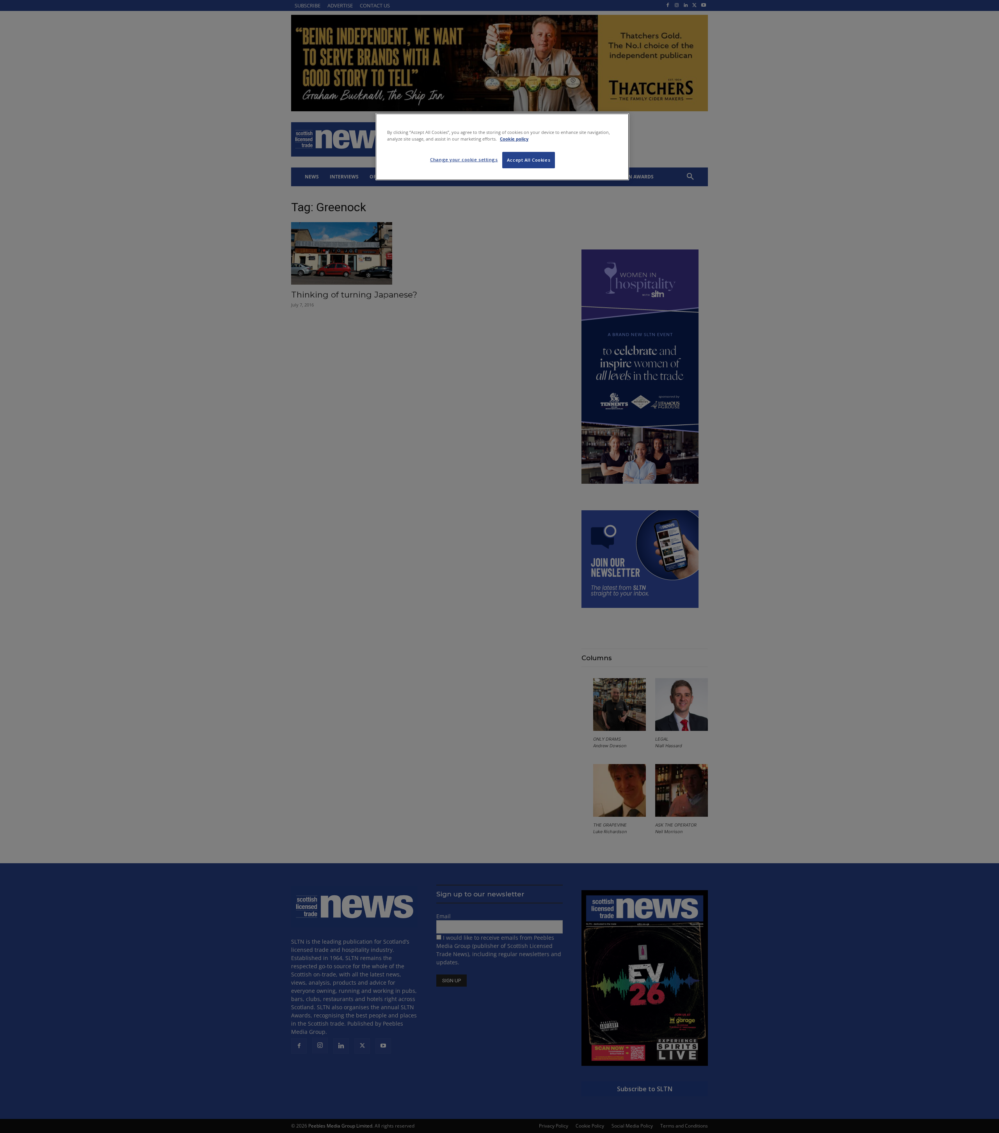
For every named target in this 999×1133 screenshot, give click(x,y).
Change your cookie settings (464, 159)
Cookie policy (514, 139)
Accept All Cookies (528, 160)
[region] (502, 146)
